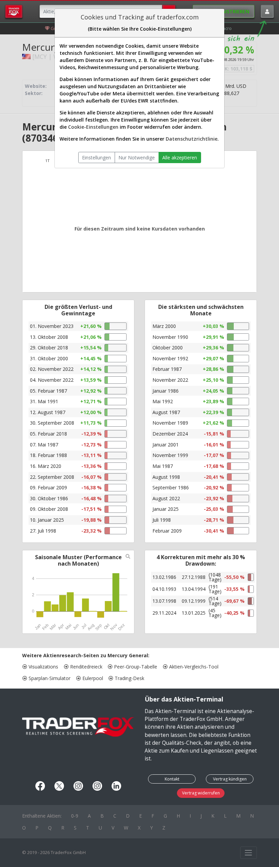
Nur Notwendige (136, 157)
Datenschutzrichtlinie (191, 139)
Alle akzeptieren (179, 157)
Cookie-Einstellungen (93, 127)
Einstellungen (96, 157)
